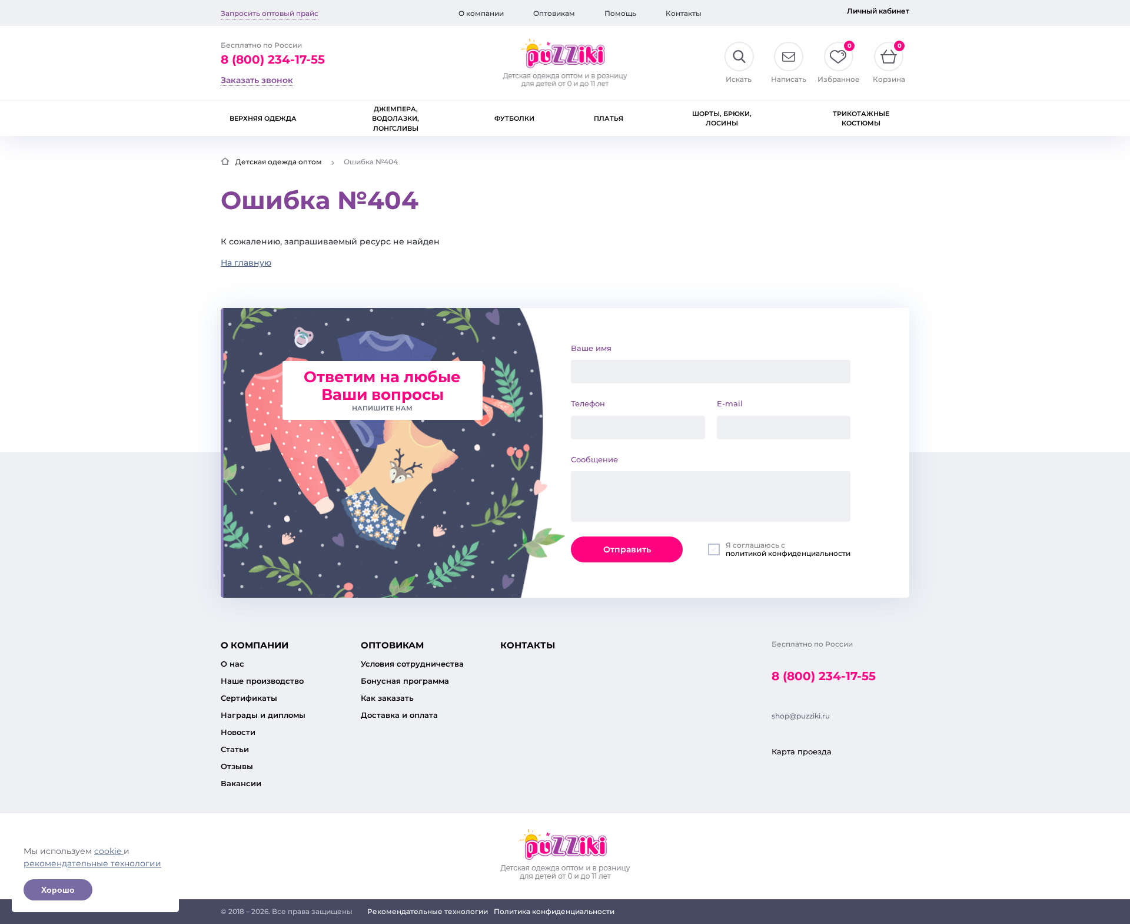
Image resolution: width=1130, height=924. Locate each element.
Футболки (514, 118)
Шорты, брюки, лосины (722, 119)
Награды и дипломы (263, 715)
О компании (481, 13)
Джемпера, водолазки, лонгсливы (395, 119)
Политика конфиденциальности (554, 911)
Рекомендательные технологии (427, 911)
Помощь (620, 13)
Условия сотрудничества (412, 663)
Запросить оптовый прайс (269, 13)
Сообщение (594, 459)
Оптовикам (554, 13)
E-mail (730, 403)
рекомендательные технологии (92, 863)
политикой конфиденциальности (788, 553)
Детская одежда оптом (278, 161)
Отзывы (237, 766)
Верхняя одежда (263, 118)
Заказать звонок (257, 80)
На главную (246, 262)
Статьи (235, 749)
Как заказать (387, 698)
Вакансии (241, 783)
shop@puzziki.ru (801, 715)
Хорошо (58, 890)
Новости (238, 732)
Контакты (684, 13)
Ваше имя (591, 348)
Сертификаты (249, 698)
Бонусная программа (405, 680)
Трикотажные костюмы (861, 119)
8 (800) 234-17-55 (273, 59)
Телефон (588, 403)
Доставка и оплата (399, 715)
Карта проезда (802, 751)
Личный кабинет (878, 10)
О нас (232, 663)
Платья (608, 118)
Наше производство (262, 680)
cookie (109, 851)
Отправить (627, 549)
